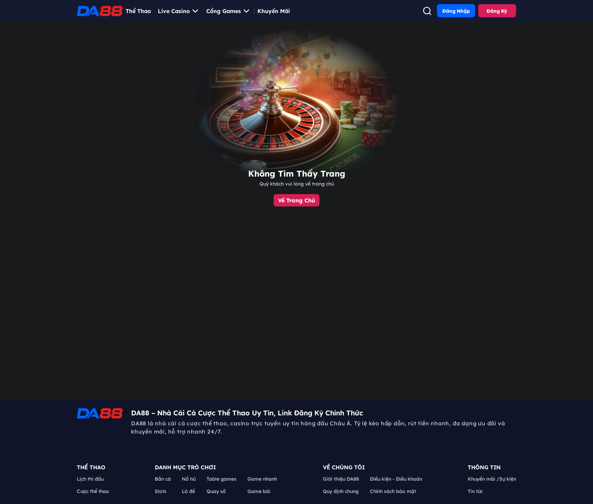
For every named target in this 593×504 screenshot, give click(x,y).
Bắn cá (163, 479)
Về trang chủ (296, 200)
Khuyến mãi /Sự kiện (492, 479)
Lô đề (188, 491)
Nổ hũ (189, 479)
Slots (160, 491)
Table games (221, 479)
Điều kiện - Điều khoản (396, 479)
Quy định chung (341, 491)
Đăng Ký (497, 11)
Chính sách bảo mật (393, 491)
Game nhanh (262, 479)
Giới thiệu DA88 (341, 479)
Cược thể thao (93, 491)
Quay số (216, 491)
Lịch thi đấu (90, 479)
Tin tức (475, 491)
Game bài (258, 491)
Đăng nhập (456, 11)
